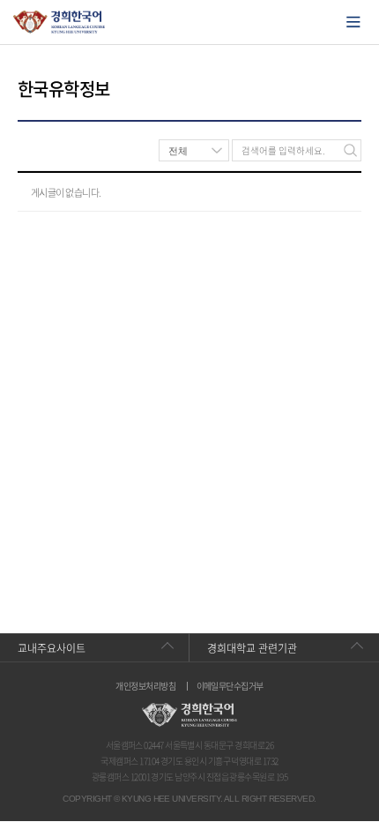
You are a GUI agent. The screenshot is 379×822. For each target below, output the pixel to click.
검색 (350, 150)
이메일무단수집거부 (230, 686)
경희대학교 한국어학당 (59, 22)
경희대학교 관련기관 (252, 648)
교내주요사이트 (51, 648)
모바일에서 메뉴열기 (353, 22)
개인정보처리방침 (145, 686)
